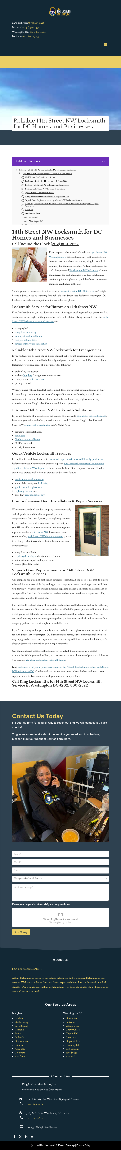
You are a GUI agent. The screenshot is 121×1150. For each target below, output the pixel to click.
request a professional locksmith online (45, 660)
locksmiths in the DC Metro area (77, 291)
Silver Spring (21, 1026)
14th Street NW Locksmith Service (57, 683)
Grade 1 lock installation (27, 439)
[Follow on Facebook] (14, 1136)
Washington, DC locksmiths (84, 270)
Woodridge (71, 1052)
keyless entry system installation (31, 344)
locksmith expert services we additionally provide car (76, 459)
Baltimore (20, 1018)
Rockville (19, 1029)
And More (20, 1056)
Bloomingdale (73, 1045)
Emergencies (90, 350)
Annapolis (20, 1049)
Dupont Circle (73, 1041)
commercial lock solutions (37, 425)
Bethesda (19, 1037)
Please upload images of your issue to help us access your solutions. (41, 904)
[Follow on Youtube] (32, 1136)
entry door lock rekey (25, 332)
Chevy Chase (73, 1029)
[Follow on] (38, 1136)
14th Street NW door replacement (45, 536)
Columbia (20, 1052)
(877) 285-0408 (36, 23)
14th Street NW (40, 532)
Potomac (19, 1045)
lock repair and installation (28, 336)
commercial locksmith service (91, 416)
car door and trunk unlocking (29, 479)
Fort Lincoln (72, 1049)
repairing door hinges (25, 556)
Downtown (71, 1018)
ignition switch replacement (29, 487)
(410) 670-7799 (31, 36)
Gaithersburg (21, 1022)
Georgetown (72, 1026)
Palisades (70, 1022)
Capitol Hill (72, 1033)
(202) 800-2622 (65, 244)
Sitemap (70, 1145)
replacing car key (23, 491)
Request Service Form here (52, 738)
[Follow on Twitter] (20, 1136)
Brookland (71, 1037)
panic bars (20, 435)
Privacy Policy (83, 1145)
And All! (70, 1056)
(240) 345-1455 (31, 27)
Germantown (21, 1041)
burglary (27, 375)
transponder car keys (34, 495)
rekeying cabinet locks (26, 340)
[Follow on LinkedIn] (26, 1136)
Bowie (18, 1033)
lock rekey (43, 483)
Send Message (21, 932)
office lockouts (37, 379)
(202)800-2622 (38, 32)
